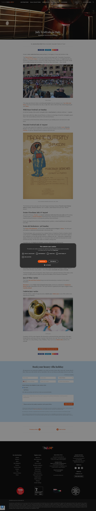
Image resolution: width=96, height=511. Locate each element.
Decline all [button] (53, 261)
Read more (55, 250)
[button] (48, 265)
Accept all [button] (42, 261)
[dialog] (48, 255)
